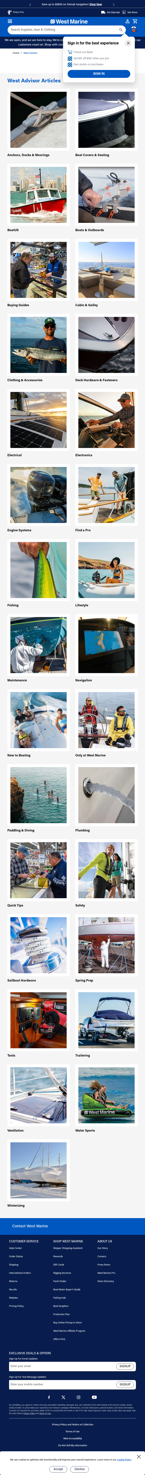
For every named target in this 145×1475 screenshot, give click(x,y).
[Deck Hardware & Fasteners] (106, 345)
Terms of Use (45, 1414)
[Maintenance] (38, 645)
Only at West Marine (90, 755)
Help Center (15, 1248)
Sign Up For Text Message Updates (27, 1377)
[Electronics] (106, 420)
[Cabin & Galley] (106, 270)
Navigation (83, 680)
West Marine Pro (106, 1273)
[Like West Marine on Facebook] (49, 1398)
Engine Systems (19, 530)
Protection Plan (61, 1314)
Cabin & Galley (86, 305)
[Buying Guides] (38, 270)
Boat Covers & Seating (92, 155)
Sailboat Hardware (21, 980)
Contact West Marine (30, 1226)
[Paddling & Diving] (38, 795)
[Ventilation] (38, 1095)
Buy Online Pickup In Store (67, 1323)
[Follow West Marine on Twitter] (64, 1398)
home (16, 53)
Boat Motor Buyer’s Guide (66, 1289)
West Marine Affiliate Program (69, 1331)
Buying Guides (18, 305)
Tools (11, 1055)
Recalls (13, 1289)
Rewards (58, 1256)
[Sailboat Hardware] (38, 945)
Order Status (16, 1256)
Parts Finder (59, 1281)
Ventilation (15, 1131)
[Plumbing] (106, 795)
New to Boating (18, 755)
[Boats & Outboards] (106, 195)
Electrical (14, 455)
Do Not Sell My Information (72, 1445)
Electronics (83, 455)
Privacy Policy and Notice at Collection (72, 1424)
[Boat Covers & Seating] (106, 119)
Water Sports (85, 1131)
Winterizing (16, 1206)
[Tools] (38, 1020)
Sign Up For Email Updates (23, 1359)
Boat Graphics (60, 1306)
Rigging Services (62, 1273)
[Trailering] (106, 1020)
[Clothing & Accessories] (38, 345)
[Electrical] (38, 420)
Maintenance (17, 680)
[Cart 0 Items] (135, 21)
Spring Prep (84, 980)
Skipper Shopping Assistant (68, 1248)
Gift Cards (58, 1265)
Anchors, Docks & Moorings (28, 155)
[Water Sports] (106, 1095)
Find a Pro (83, 530)
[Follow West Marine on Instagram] (79, 1398)
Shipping (13, 1265)
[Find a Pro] (106, 495)
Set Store (132, 12)
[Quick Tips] (38, 870)
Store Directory (105, 1281)
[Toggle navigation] (10, 21)
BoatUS (13, 230)
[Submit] (121, 29)
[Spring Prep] (106, 945)
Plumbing (82, 830)
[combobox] (67, 29)
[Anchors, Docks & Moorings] (38, 119)
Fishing (13, 605)
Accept (58, 1469)
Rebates (13, 1298)
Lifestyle (81, 605)
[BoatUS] (38, 195)
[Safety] (106, 870)
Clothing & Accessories (24, 380)
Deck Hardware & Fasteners (96, 380)
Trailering (82, 1055)
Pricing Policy (16, 1306)
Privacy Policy (29, 1414)
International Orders (20, 1273)
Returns (13, 1281)
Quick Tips (15, 905)
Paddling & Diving (20, 830)
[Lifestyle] (106, 570)
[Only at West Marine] (106, 720)
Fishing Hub (59, 1298)
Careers (101, 1256)
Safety (80, 905)
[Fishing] (38, 570)
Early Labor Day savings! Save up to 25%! (72, 4)
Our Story (102, 1248)
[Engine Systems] (38, 495)
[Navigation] (106, 645)
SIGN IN (99, 73)
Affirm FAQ (59, 1339)
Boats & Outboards (89, 230)
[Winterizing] (38, 1170)
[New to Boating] (38, 720)
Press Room (103, 1265)
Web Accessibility (72, 1438)
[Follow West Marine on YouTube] (94, 1398)
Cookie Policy (124, 1460)
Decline (80, 1469)
